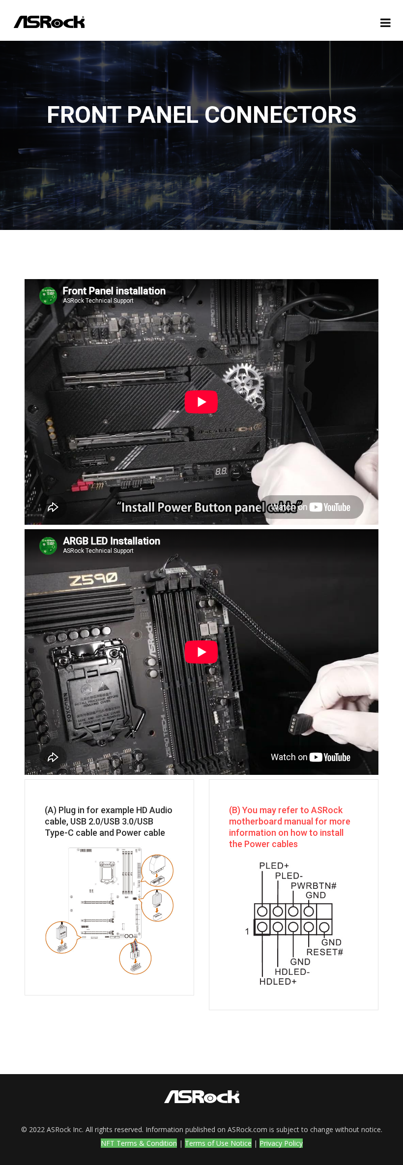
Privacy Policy (281, 1143)
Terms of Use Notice (218, 1143)
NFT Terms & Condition (139, 1143)
